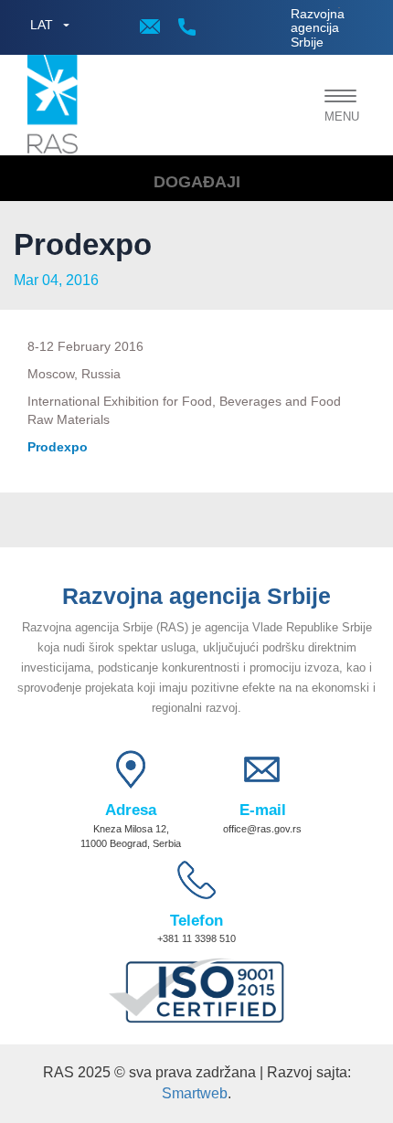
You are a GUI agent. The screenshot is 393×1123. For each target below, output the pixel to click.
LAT (41, 24)
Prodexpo (57, 447)
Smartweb (195, 1093)
